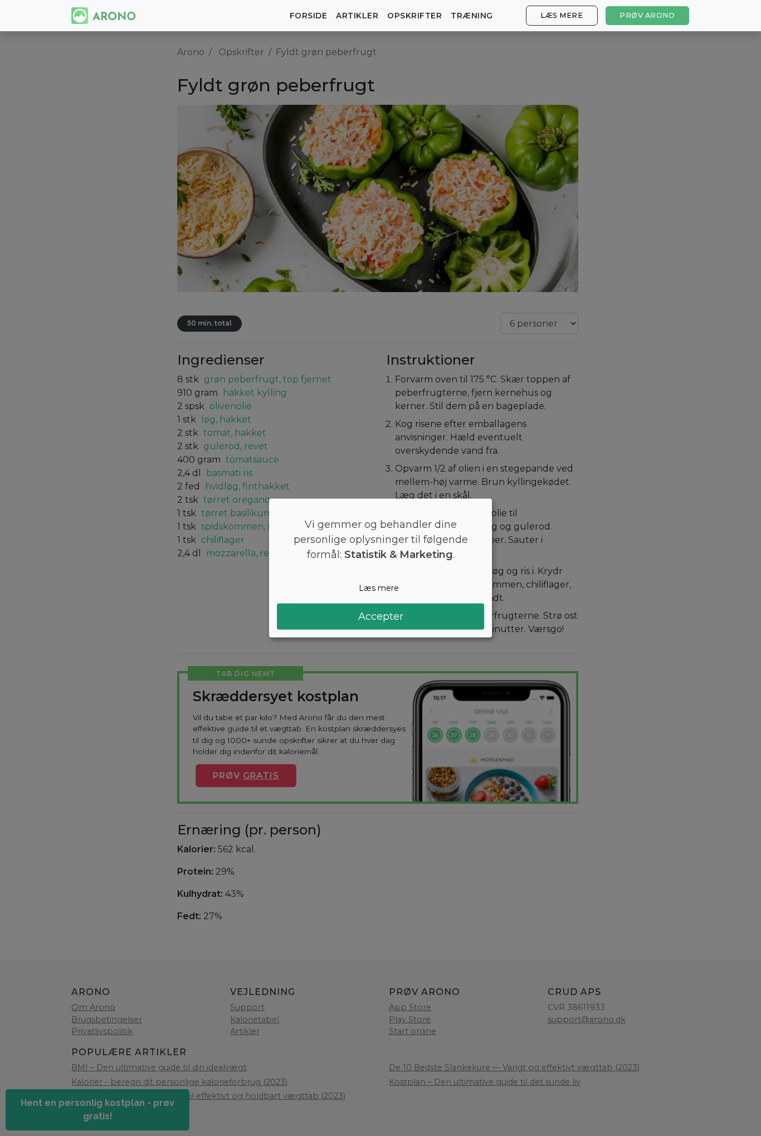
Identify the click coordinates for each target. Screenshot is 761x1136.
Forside (309, 15)
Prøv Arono (647, 15)
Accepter (380, 616)
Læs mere (561, 15)
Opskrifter (414, 15)
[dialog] (380, 568)
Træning (472, 15)
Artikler (357, 15)
